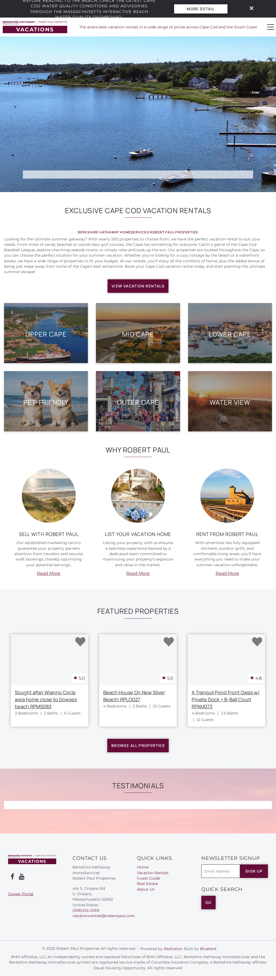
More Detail (201, 8)
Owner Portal (20, 893)
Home (143, 867)
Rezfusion (173, 948)
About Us (145, 889)
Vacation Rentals (152, 872)
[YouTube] (22, 876)
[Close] (250, 9)
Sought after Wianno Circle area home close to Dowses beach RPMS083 (46, 699)
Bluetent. (208, 948)
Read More (48, 573)
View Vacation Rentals (138, 286)
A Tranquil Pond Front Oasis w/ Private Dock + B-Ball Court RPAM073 (226, 699)
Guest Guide (148, 878)
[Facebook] (12, 876)
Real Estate (147, 883)
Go (208, 902)
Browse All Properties (138, 745)
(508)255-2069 (86, 910)
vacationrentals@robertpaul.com (104, 915)
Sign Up (254, 871)
